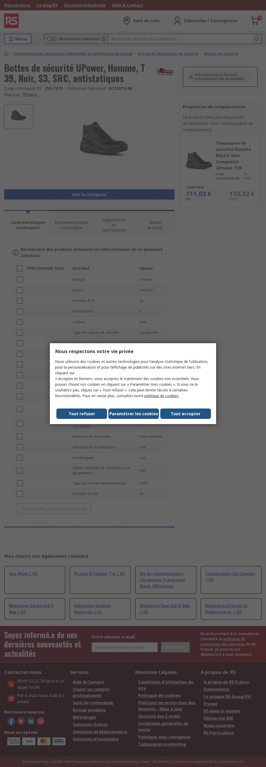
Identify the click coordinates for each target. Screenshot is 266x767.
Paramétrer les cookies (133, 414)
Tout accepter (186, 414)
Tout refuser (82, 414)
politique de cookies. (161, 395)
